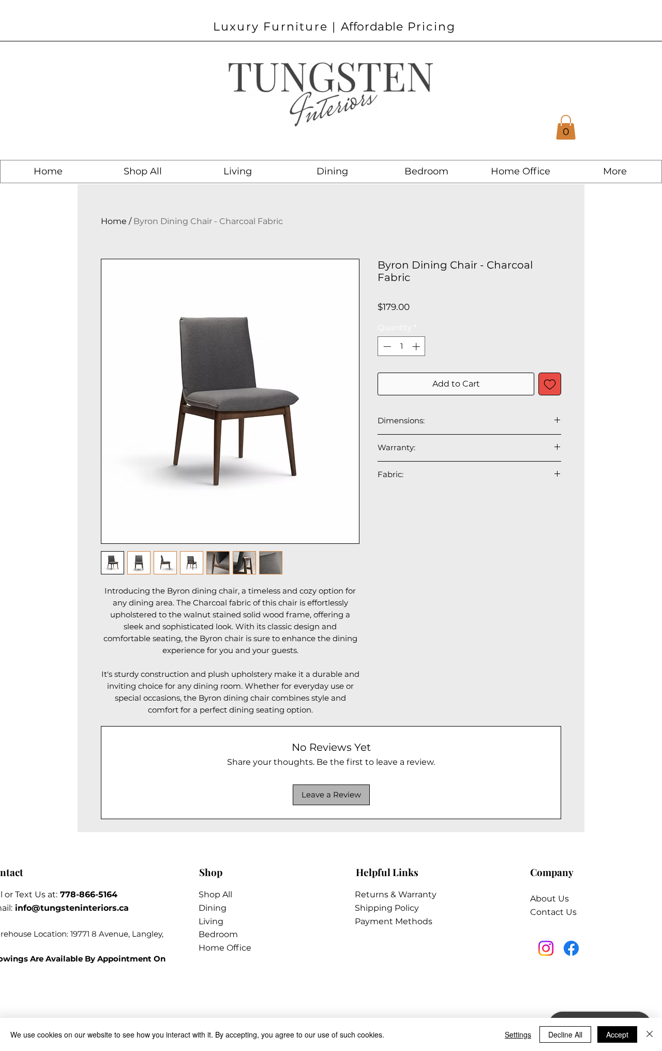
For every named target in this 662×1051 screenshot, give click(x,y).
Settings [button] (518, 1034)
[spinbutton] (401, 346)
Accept (617, 1034)
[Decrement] (386, 346)
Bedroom (218, 934)
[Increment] (417, 346)
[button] (565, 127)
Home (114, 221)
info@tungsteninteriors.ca (72, 908)
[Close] (649, 1034)
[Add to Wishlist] (549, 384)
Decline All (565, 1034)
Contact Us (553, 912)
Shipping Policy (387, 908)
